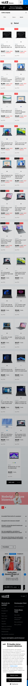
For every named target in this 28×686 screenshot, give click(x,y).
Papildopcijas (15, 684)
